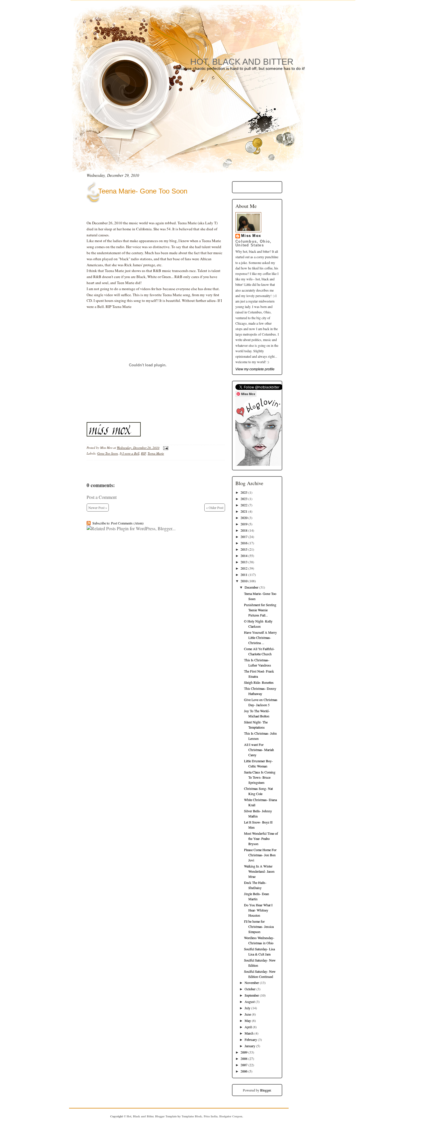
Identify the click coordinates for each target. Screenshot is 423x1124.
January (250, 1045)
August (250, 1001)
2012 (244, 568)
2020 (244, 517)
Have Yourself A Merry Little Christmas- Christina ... (260, 637)
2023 (244, 498)
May (248, 1020)
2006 (244, 1071)
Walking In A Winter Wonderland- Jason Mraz (259, 871)
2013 (244, 562)
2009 (244, 1052)
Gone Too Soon (107, 453)
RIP (143, 453)
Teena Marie (156, 453)
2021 (244, 511)
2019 (244, 524)
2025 (244, 492)
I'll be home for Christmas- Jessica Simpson (259, 926)
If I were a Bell (129, 453)
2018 (244, 530)
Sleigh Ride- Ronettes (259, 682)
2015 (244, 549)
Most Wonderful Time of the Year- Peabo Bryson (261, 838)
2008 (244, 1058)
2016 (244, 543)
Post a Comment (102, 497)
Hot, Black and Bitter (242, 61)
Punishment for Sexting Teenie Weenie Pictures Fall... (260, 609)
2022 (244, 505)
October (250, 989)
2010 (244, 581)
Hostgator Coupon (230, 1116)
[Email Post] (164, 447)
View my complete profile (255, 369)
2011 (244, 574)
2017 (244, 536)
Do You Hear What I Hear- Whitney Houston (258, 910)
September (252, 995)
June (248, 1014)
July (247, 1008)
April (248, 1027)
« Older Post (214, 507)
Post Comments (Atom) (127, 523)
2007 (244, 1064)
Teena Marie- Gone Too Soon (142, 191)
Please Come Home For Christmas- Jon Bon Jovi (260, 854)
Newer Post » (97, 507)
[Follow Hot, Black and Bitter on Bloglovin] (258, 464)
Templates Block (192, 1116)
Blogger (265, 1090)
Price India (211, 1116)
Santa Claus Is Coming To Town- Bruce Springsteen (259, 777)
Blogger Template (166, 1116)
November (252, 982)
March (249, 1033)
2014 (244, 555)
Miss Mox (251, 236)
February (251, 1039)
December (251, 587)
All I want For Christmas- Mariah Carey (259, 749)
